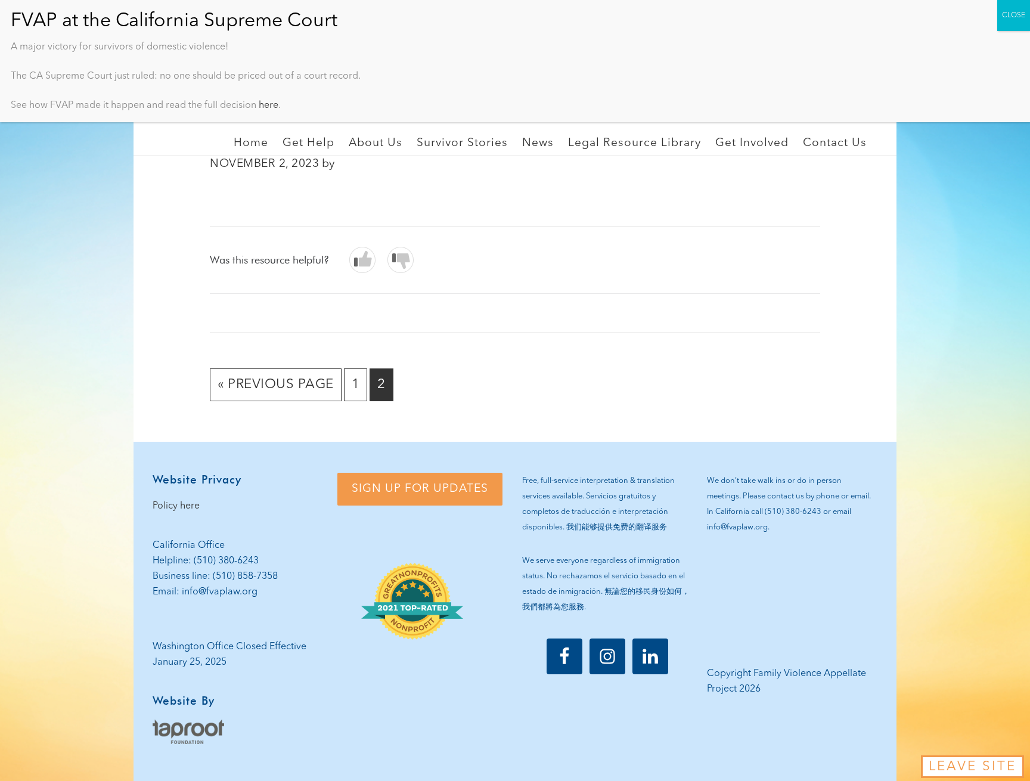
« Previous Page (276, 389)
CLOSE (1013, 15)
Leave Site (972, 766)
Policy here (176, 506)
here (268, 105)
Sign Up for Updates (420, 489)
